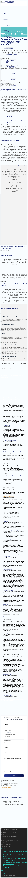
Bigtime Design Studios (8, 496)
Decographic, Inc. (12, 876)
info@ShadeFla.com (6, 787)
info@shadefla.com (5, 846)
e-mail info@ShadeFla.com (17, 34)
